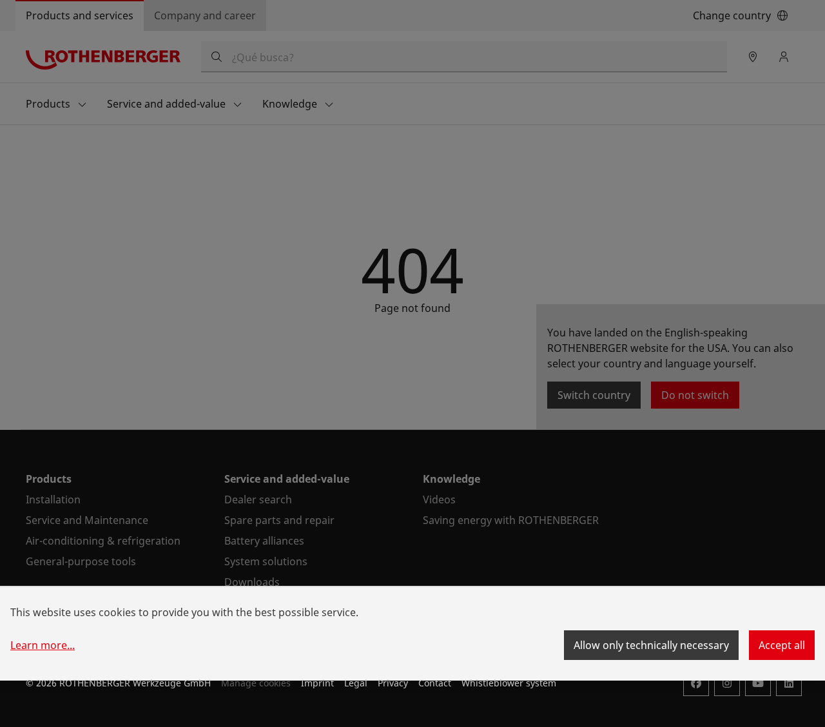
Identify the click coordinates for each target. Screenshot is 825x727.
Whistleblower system (508, 683)
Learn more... (42, 645)
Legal (355, 683)
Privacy (393, 683)
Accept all (782, 645)
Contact (434, 683)
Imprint (317, 683)
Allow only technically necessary (651, 645)
